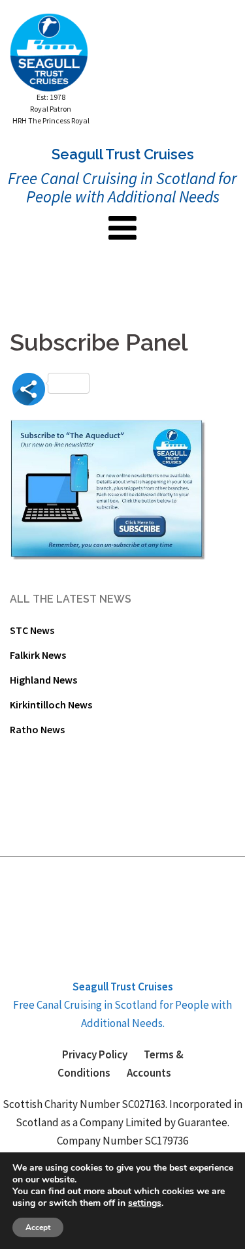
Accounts (149, 1073)
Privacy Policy (94, 1054)
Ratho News (37, 729)
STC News (32, 630)
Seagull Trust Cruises (123, 986)
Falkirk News (38, 654)
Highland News (43, 679)
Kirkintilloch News (51, 704)
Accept (37, 1227)
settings (144, 1203)
